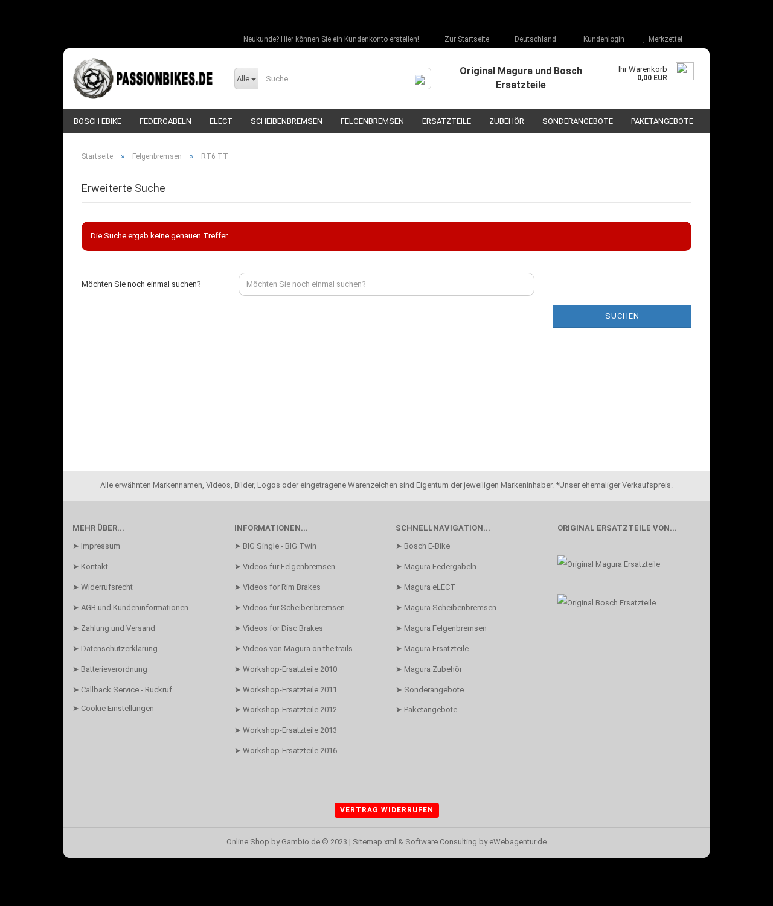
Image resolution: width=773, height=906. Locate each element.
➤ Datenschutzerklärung (115, 648)
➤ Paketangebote (426, 709)
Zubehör (506, 121)
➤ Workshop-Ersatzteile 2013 (285, 730)
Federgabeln (165, 121)
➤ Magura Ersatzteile (432, 648)
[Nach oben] (740, 888)
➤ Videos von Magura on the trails (293, 648)
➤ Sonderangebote (430, 689)
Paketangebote (662, 121)
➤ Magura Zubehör (429, 669)
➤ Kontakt (90, 566)
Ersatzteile (446, 121)
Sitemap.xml (374, 841)
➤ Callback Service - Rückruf (122, 689)
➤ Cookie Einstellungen (113, 708)
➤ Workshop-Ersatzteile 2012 (285, 709)
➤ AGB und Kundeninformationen (130, 607)
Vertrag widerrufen (387, 810)
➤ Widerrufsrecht (102, 587)
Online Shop (247, 841)
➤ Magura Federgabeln (436, 566)
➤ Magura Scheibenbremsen (446, 607)
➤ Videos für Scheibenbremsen (289, 607)
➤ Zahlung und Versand (113, 628)
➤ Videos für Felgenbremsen (284, 566)
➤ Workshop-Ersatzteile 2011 (285, 689)
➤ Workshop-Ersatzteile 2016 (285, 750)
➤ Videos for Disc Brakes (278, 628)
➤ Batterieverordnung (109, 669)
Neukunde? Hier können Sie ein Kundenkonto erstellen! (330, 39)
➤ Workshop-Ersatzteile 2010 (285, 669)
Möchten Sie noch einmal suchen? (141, 284)
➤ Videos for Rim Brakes (277, 587)
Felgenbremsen (372, 121)
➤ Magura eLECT (425, 587)
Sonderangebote (577, 121)
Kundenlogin (602, 39)
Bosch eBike (97, 121)
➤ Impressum (96, 545)
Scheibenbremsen (286, 121)
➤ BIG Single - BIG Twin (275, 545)
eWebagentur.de (518, 841)
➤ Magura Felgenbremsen (441, 628)
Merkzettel (663, 39)
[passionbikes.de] (144, 78)
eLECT (221, 121)
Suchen (622, 316)
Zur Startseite (466, 39)
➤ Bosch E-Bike (423, 545)
